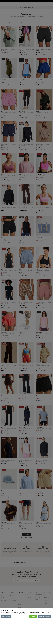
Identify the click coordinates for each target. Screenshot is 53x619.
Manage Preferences (6, 616)
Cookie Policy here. (23, 613)
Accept (33, 616)
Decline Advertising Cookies (44, 616)
